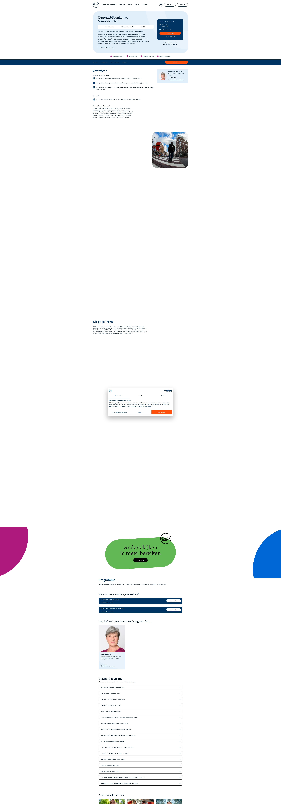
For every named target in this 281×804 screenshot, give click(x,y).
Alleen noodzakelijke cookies (119, 412)
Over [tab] (162, 395)
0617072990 (173, 77)
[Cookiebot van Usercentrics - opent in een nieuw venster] (165, 391)
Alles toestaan (161, 412)
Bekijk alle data (170, 36)
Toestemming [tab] (118, 395)
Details (139, 412)
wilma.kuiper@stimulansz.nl (176, 79)
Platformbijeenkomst (115, 621)
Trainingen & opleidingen (109, 4)
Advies (130, 4)
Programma (104, 62)
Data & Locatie (115, 62)
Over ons (144, 4)
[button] (161, 5)
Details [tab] (140, 395)
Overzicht (95, 62)
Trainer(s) (124, 62)
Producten (122, 4)
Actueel (137, 4)
